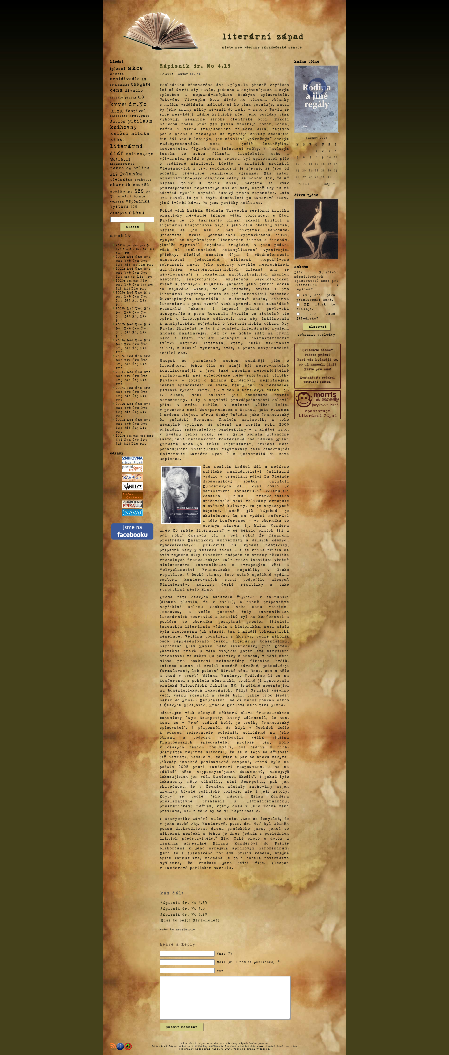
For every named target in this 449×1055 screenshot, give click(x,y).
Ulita (115, 196)
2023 (120, 245)
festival (136, 110)
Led (130, 256)
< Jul (304, 184)
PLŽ (114, 173)
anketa (117, 74)
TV (148, 191)
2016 (120, 340)
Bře (147, 256)
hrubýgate (140, 115)
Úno (138, 256)
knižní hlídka (130, 133)
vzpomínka (138, 201)
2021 (120, 268)
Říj (127, 288)
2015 (120, 356)
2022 (120, 256)
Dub (150, 245)
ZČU (134, 206)
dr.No (138, 104)
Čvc (144, 260)
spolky (118, 191)
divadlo (134, 90)
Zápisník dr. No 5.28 (183, 914)
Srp (119, 264)
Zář (127, 264)
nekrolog (121, 167)
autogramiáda (119, 84)
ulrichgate (133, 196)
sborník (120, 184)
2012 (120, 404)
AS (144, 79)
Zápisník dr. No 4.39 (183, 902)
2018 (120, 308)
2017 (120, 324)
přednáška (121, 179)
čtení (137, 212)
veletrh (117, 201)
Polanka (131, 173)
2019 (120, 292)
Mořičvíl (120, 159)
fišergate (119, 115)
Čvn (136, 260)
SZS (139, 191)
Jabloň (118, 121)
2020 (120, 280)
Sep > (329, 184)
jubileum (140, 121)
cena (116, 90)
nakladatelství (122, 163)
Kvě (127, 260)
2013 (120, 388)
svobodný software (208, 1045)
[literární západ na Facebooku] (120, 1046)
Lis (141, 264)
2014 (120, 372)
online (142, 167)
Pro (125, 252)
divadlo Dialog (123, 97)
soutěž (141, 184)
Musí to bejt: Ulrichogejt (190, 920)
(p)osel (118, 68)
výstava (119, 206)
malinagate (139, 153)
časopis (118, 212)
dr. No (195, 74)
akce (135, 67)
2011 (120, 419)
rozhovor (143, 179)
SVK (130, 191)
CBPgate (141, 84)
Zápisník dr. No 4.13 (195, 65)
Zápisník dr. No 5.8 (182, 908)
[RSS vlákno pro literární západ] (113, 1046)
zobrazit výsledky (316, 334)
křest (117, 139)
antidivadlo (125, 78)
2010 (120, 435)
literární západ (263, 36)
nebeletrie (185, 929)
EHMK (116, 110)
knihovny (123, 127)
